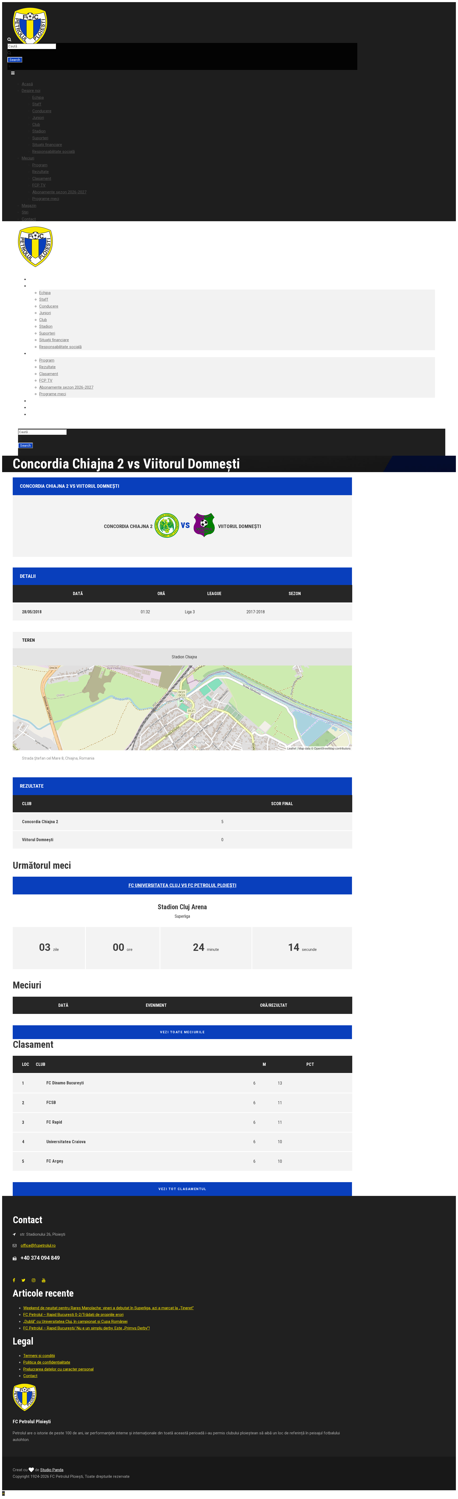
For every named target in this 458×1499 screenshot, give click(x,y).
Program (39, 165)
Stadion (39, 131)
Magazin (29, 205)
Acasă (27, 84)
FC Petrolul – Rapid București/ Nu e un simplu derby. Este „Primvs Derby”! (86, 1328)
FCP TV (39, 185)
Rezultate (40, 171)
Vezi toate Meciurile (182, 1032)
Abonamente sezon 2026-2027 (59, 192)
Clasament (41, 178)
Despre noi (31, 90)
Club (36, 124)
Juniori (38, 117)
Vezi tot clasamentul (182, 1189)
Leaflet (291, 748)
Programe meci (45, 198)
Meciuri (28, 158)
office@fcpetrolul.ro (38, 1245)
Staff (36, 104)
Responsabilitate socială (53, 151)
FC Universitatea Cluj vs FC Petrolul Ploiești (182, 885)
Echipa (38, 97)
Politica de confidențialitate (46, 1362)
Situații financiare (47, 144)
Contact (29, 219)
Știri (25, 212)
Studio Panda (51, 1469)
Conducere (41, 111)
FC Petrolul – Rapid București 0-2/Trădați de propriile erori (73, 1314)
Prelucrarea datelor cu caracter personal (58, 1369)
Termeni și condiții (39, 1355)
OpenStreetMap (324, 748)
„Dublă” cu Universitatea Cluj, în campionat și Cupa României (75, 1321)
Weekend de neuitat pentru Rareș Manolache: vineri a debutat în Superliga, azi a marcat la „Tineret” (108, 1308)
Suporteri (40, 138)
